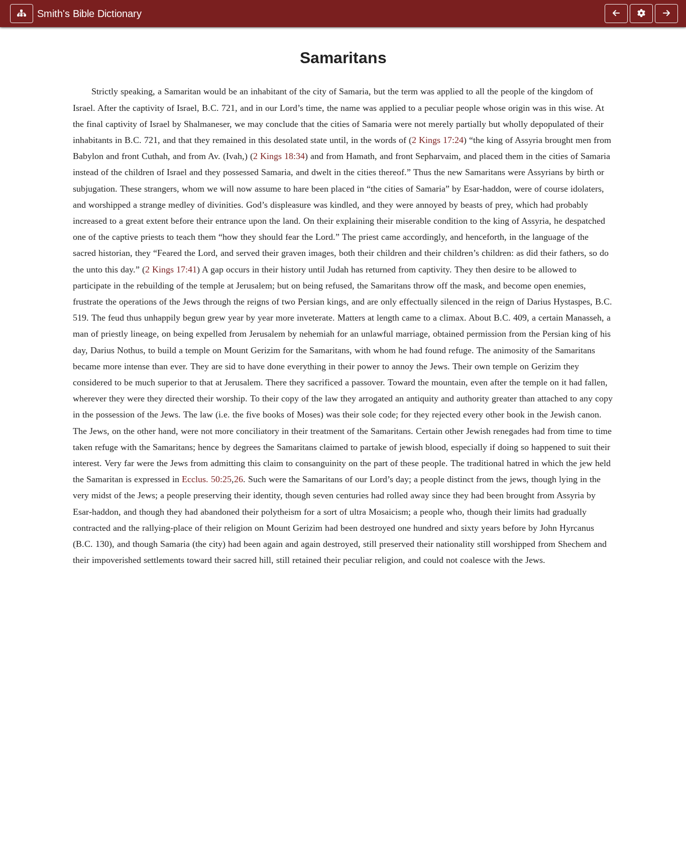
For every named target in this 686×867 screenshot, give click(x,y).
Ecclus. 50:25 (207, 479)
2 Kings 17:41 (171, 269)
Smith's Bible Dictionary (89, 13)
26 (238, 479)
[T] (666, 13)
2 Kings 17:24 (438, 140)
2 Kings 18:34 (279, 156)
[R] (616, 13)
